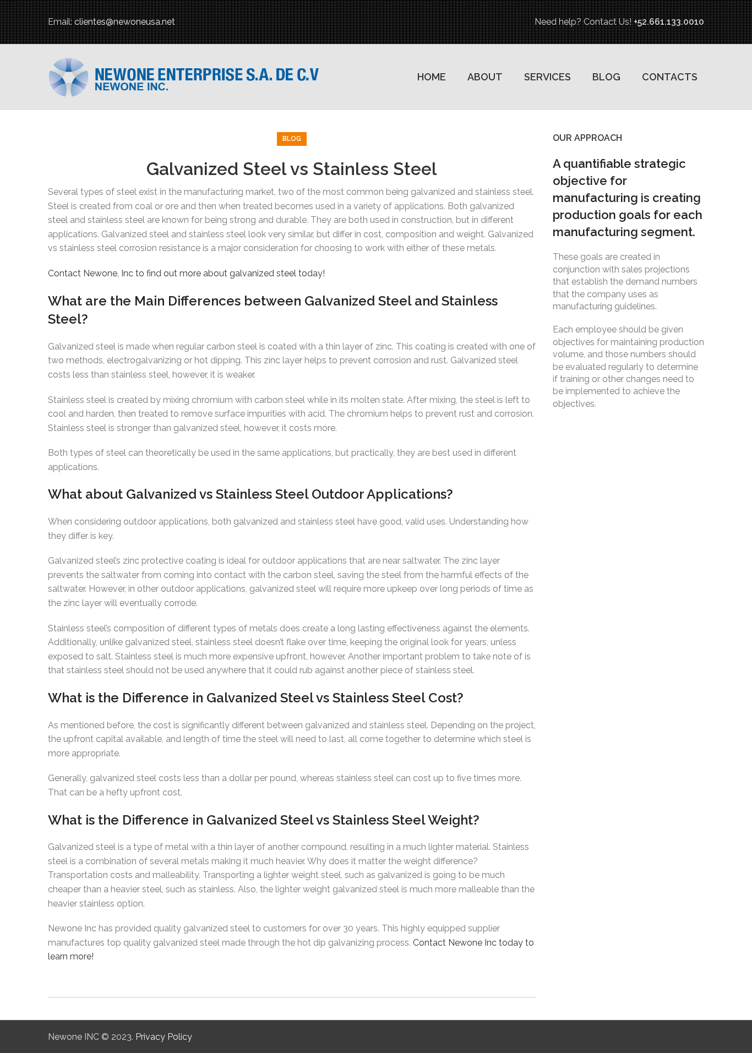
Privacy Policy (163, 1037)
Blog (291, 139)
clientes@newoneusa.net (124, 22)
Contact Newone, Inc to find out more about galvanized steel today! (186, 273)
